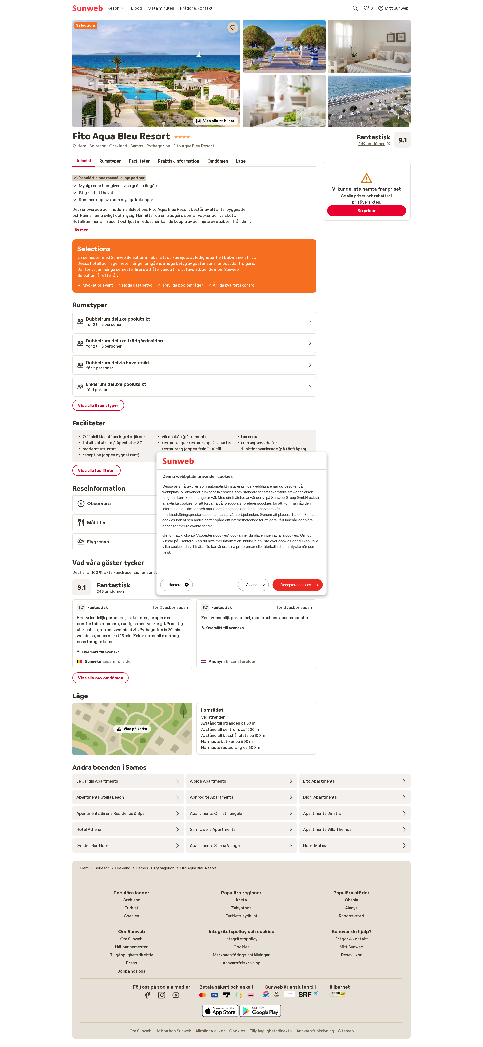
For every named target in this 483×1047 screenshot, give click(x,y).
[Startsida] (87, 8)
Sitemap (346, 1030)
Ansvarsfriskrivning (241, 962)
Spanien (131, 915)
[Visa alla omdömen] (384, 140)
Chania (351, 899)
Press (131, 962)
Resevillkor (351, 954)
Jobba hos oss (131, 971)
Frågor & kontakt (351, 938)
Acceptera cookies (295, 585)
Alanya (351, 907)
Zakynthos (241, 907)
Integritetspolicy (241, 938)
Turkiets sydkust (241, 915)
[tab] (83, 161)
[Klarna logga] (251, 997)
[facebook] (148, 997)
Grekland (131, 899)
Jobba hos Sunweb (173, 1030)
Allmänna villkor (210, 1030)
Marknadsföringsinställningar (241, 954)
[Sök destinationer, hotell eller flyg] (355, 8)
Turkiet (131, 907)
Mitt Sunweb (351, 946)
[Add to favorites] (232, 27)
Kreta (241, 899)
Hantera (174, 585)
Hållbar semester (131, 946)
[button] (156, 73)
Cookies (241, 946)
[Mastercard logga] (202, 997)
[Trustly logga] (227, 997)
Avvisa (251, 585)
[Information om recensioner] (388, 144)
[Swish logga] (239, 997)
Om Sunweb (131, 938)
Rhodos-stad (351, 915)
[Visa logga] (215, 997)
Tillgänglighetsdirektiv (131, 954)
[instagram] (162, 997)
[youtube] (176, 997)
